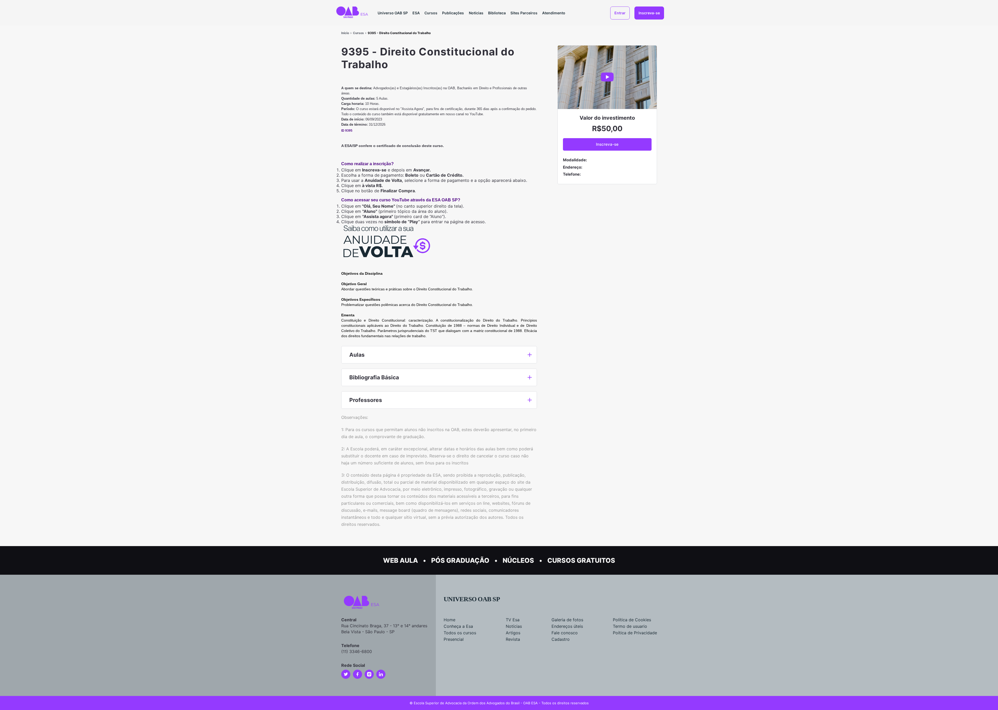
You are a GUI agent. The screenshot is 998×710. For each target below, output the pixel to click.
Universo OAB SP (393, 13)
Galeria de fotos (567, 619)
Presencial (454, 639)
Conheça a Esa (458, 626)
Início (345, 33)
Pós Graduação (460, 560)
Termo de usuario (630, 626)
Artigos (513, 632)
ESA (416, 13)
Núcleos (518, 560)
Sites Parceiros (523, 13)
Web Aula (400, 560)
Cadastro (560, 639)
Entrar (620, 13)
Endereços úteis (567, 626)
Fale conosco (564, 632)
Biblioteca (497, 13)
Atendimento (553, 13)
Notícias (476, 13)
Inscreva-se (649, 13)
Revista (513, 639)
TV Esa (513, 619)
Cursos (430, 13)
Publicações (453, 13)
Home (449, 619)
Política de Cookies (632, 619)
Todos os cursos (460, 632)
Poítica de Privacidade (635, 632)
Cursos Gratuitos (581, 560)
